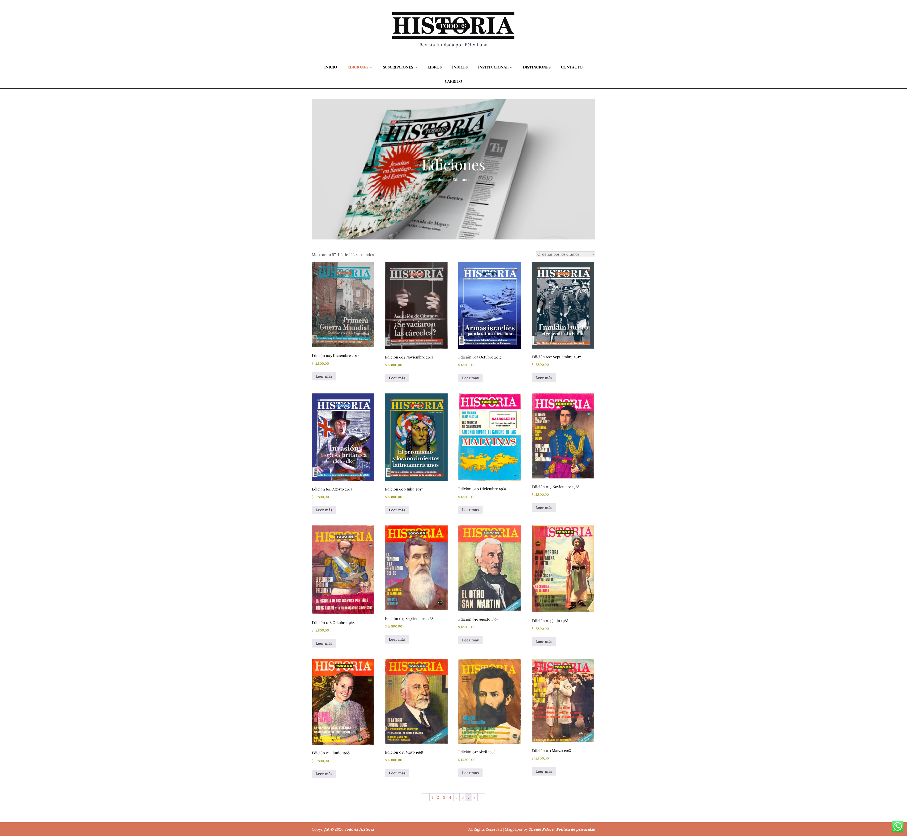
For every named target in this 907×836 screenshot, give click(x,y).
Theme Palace (541, 829)
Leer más (324, 376)
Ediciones (357, 66)
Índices (460, 66)
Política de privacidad (575, 829)
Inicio (330, 66)
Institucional (493, 66)
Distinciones (537, 66)
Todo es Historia (359, 829)
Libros (435, 66)
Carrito (453, 81)
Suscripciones (398, 66)
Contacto (572, 66)
